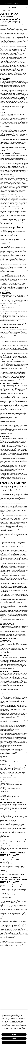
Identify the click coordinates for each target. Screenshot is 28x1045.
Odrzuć (14, 1038)
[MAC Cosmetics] (14, 7)
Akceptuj (14, 1034)
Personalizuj (14, 1042)
